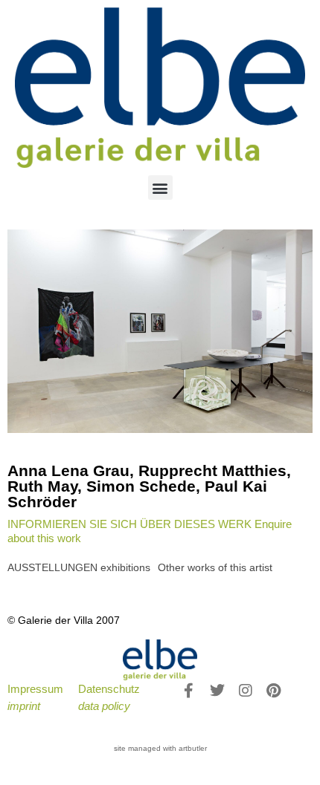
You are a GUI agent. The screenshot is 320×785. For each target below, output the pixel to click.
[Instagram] (245, 690)
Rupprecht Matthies (212, 470)
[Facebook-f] (189, 690)
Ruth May (42, 486)
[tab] (78, 568)
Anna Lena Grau (68, 470)
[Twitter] (217, 690)
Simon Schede (141, 486)
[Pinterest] (273, 690)
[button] (160, 187)
